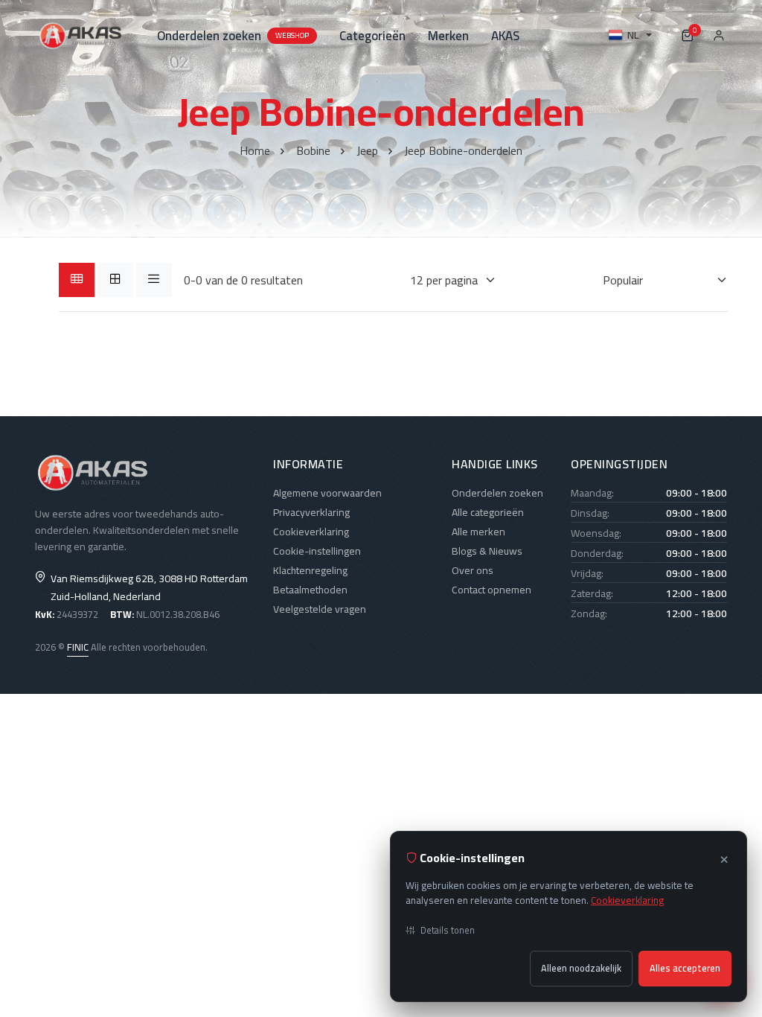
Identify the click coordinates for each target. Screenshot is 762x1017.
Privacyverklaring (311, 512)
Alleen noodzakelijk (581, 968)
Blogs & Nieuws (487, 551)
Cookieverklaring (311, 531)
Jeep (367, 150)
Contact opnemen (491, 589)
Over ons (472, 570)
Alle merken (478, 531)
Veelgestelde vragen (319, 609)
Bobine (313, 150)
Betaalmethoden (310, 589)
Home (255, 150)
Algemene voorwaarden (327, 493)
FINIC (78, 647)
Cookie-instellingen (317, 551)
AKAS (505, 36)
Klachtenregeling (310, 570)
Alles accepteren (685, 968)
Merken (448, 36)
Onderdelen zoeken (233, 36)
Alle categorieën (488, 512)
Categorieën (372, 36)
